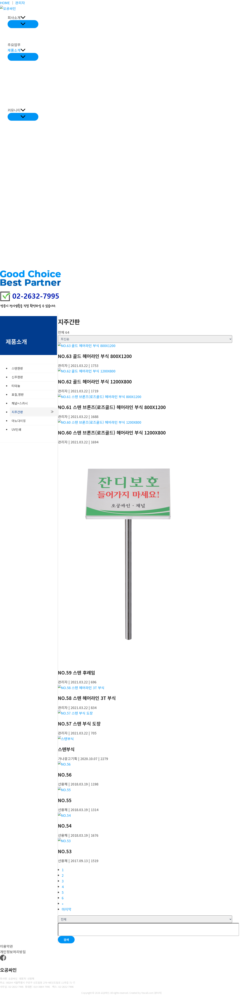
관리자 (20, 2)
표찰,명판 (18, 394)
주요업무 (14, 44)
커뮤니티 (14, 110)
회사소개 (14, 17)
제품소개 (14, 50)
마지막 (66, 909)
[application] (23, 17)
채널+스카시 (20, 403)
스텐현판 (17, 368)
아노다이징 (19, 420)
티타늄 (16, 385)
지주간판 (17, 412)
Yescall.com (147, 992)
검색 (66, 940)
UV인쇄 (16, 429)
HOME (5, 2)
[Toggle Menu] (23, 24)
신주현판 (17, 377)
